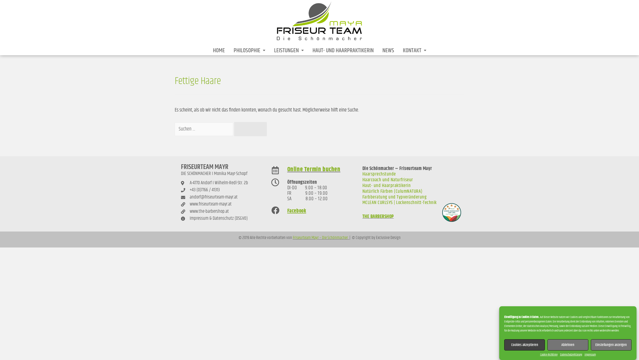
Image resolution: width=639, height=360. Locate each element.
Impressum (590, 354)
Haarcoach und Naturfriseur (387, 180)
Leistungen (286, 50)
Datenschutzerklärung (571, 354)
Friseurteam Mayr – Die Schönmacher (321, 237)
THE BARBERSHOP (378, 216)
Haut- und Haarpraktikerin (386, 185)
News (388, 50)
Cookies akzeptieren (524, 345)
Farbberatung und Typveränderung (394, 197)
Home (219, 50)
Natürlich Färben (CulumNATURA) (392, 191)
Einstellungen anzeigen (611, 345)
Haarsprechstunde (379, 174)
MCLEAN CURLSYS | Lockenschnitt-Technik (399, 202)
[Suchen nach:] (204, 129)
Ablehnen (567, 345)
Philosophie (247, 50)
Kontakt (412, 50)
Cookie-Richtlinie (549, 354)
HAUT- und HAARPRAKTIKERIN (343, 50)
